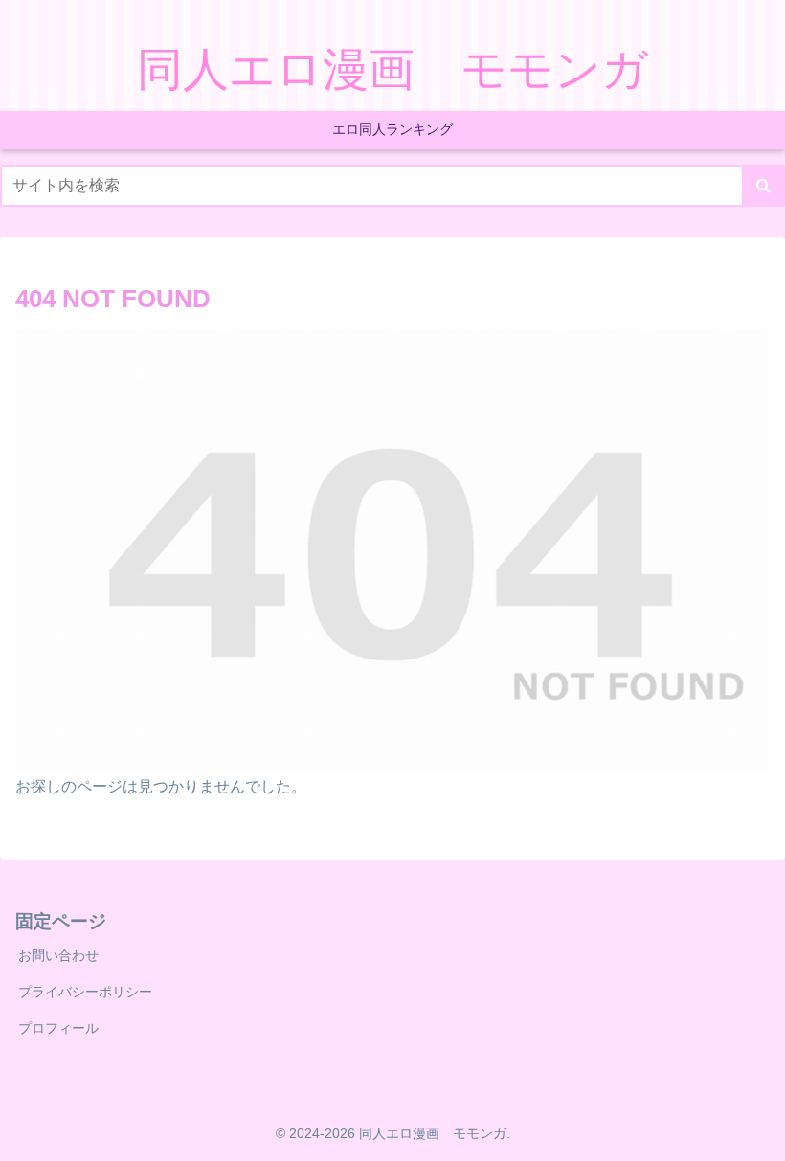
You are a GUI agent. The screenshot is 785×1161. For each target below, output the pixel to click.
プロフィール (58, 1028)
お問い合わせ (58, 955)
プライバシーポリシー (85, 991)
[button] (763, 186)
